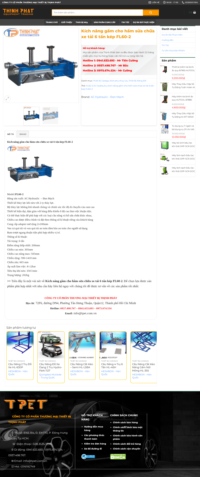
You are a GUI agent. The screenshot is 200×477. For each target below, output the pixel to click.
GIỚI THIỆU (66, 22)
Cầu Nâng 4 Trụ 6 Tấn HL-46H (112, 366)
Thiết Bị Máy (82, 22)
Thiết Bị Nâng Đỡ (137, 80)
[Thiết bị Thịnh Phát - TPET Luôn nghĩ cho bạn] (24, 12)
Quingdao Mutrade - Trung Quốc (50, 376)
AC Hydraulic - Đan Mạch (107, 96)
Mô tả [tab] (10, 134)
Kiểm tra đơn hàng (95, 443)
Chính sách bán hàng (125, 422)
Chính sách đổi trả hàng (127, 443)
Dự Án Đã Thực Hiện (172, 34)
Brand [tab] (23, 134)
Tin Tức (165, 45)
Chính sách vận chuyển (126, 448)
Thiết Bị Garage (101, 80)
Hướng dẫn (167, 40)
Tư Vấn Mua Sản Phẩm (173, 50)
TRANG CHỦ (52, 22)
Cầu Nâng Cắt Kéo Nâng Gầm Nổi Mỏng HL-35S (143, 367)
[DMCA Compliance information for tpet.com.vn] (118, 456)
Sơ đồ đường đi (93, 448)
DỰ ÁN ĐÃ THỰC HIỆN (143, 22)
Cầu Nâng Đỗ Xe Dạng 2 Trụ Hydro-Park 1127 (50, 367)
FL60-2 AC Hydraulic (96, 85)
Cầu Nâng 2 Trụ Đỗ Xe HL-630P (20, 366)
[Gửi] (151, 12)
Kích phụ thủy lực (119, 80)
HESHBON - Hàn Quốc (18, 373)
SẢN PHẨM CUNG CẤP (104, 22)
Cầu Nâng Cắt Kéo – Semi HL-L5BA (81, 366)
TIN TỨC (125, 22)
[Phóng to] (7, 99)
